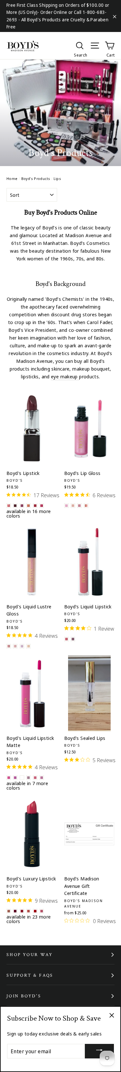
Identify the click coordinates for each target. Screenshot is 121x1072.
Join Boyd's (23, 996)
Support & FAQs (29, 975)
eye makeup (65, 376)
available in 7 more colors (27, 785)
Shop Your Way (29, 955)
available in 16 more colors (28, 513)
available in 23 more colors (28, 918)
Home (12, 178)
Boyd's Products (35, 178)
